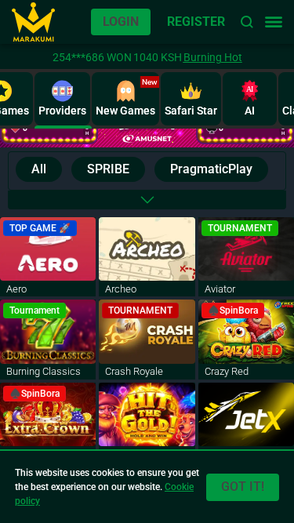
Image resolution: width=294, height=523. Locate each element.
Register (196, 21)
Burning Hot (212, 57)
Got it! (242, 486)
